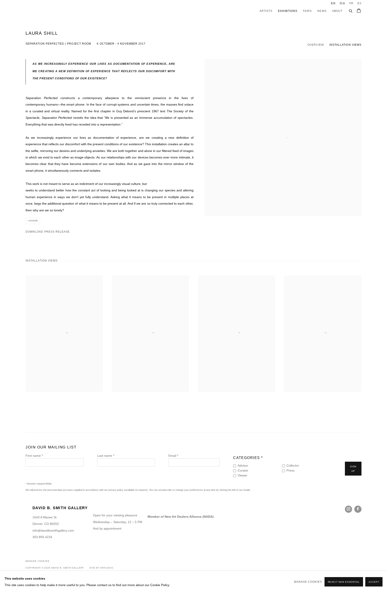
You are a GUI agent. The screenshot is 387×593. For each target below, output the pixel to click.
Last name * (105, 455)
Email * (173, 455)
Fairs (307, 11)
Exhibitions (287, 11)
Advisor (243, 465)
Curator (243, 470)
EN (333, 3)
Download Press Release (48, 231)
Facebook (357, 509)
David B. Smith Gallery (46, 11)
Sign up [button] (353, 468)
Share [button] (33, 220)
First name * (34, 455)
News (321, 11)
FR (351, 3)
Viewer (242, 475)
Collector (292, 465)
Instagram (348, 509)
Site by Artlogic (101, 568)
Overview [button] (315, 44)
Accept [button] (374, 582)
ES (359, 3)
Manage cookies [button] (37, 561)
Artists (266, 11)
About (337, 11)
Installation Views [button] (345, 44)
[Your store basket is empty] (358, 11)
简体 (342, 3)
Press (290, 470)
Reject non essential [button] (344, 582)
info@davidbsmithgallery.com (53, 530)
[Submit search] (351, 10)
